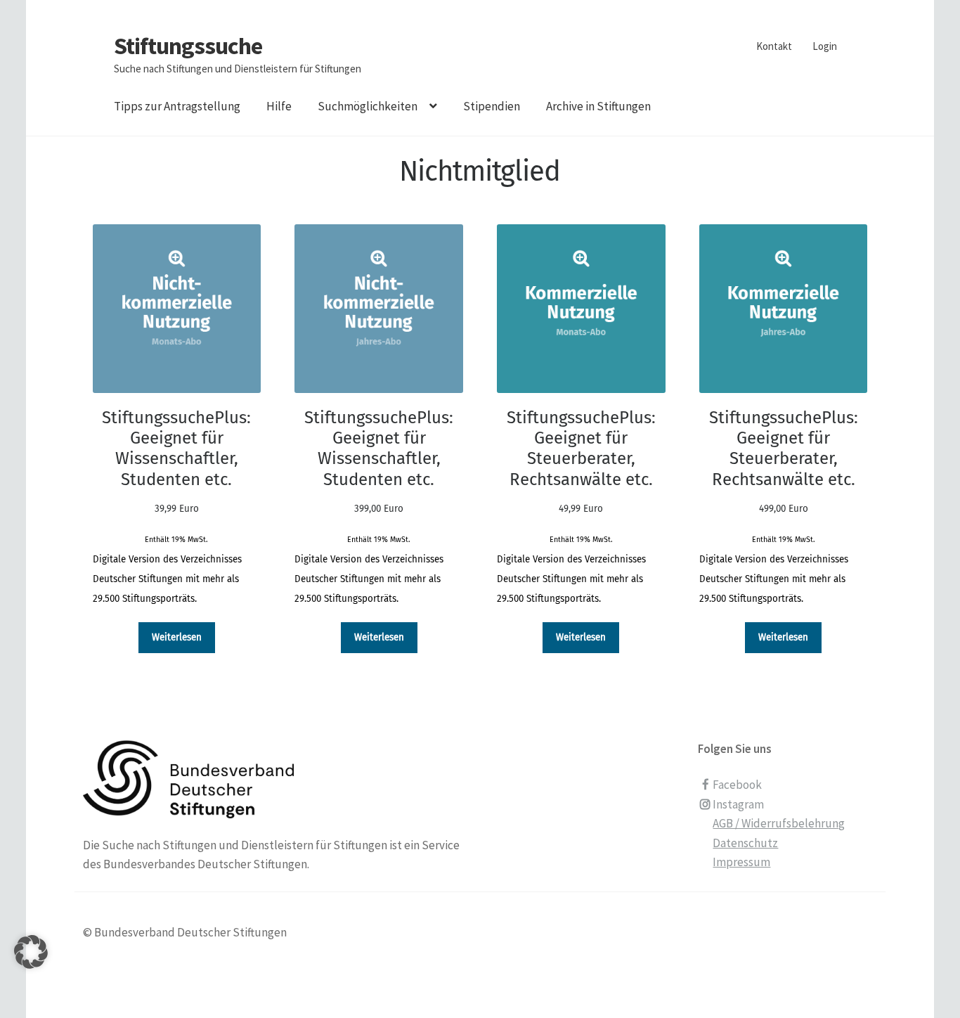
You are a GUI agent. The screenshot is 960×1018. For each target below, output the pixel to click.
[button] (31, 969)
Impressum (741, 862)
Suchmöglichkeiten (367, 106)
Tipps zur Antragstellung (177, 106)
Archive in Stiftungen (598, 106)
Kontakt (774, 46)
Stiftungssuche (188, 45)
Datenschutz (745, 843)
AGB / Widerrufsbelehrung (779, 823)
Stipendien (491, 106)
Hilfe (279, 106)
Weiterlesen (177, 637)
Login (824, 46)
